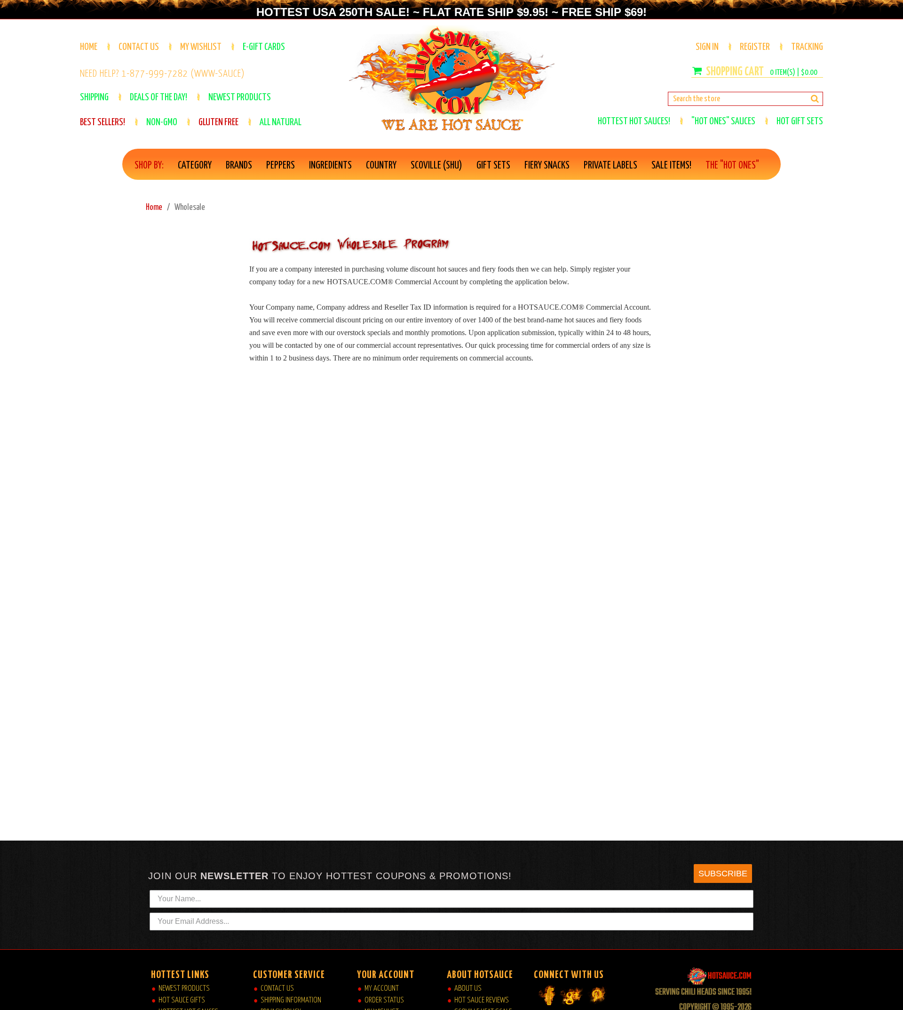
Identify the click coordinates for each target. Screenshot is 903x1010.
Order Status (384, 1000)
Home (88, 47)
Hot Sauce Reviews (481, 1000)
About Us (468, 989)
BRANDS (239, 165)
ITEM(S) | (793, 73)
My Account (381, 989)
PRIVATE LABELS (610, 165)
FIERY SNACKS (547, 165)
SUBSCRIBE (722, 873)
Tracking (807, 47)
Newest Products (184, 989)
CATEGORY (195, 165)
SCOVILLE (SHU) (436, 165)
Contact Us (139, 47)
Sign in (707, 47)
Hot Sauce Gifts (181, 1000)
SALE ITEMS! (671, 165)
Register (755, 47)
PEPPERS (280, 165)
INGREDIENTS (330, 165)
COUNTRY (381, 165)
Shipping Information (291, 1000)
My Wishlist (201, 47)
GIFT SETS (493, 165)
